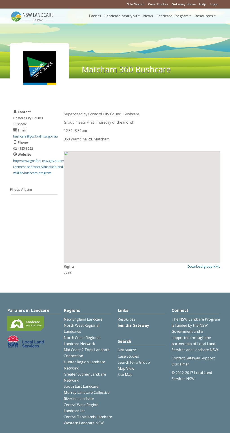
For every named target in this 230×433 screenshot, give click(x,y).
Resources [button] (204, 15)
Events (95, 15)
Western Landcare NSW (84, 422)
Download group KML (203, 266)
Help (202, 4)
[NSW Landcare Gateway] (32, 16)
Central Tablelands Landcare (88, 416)
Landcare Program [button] (172, 15)
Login (214, 4)
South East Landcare (81, 386)
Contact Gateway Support (193, 358)
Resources (126, 319)
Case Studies (158, 4)
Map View (126, 368)
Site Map (125, 374)
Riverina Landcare (79, 398)
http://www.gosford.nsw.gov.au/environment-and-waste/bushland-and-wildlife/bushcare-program (39, 167)
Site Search (135, 4)
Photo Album (21, 189)
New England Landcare (83, 319)
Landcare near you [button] (121, 15)
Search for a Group (134, 362)
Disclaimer (180, 364)
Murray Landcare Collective (87, 392)
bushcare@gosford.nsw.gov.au (35, 136)
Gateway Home (184, 4)
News (148, 15)
